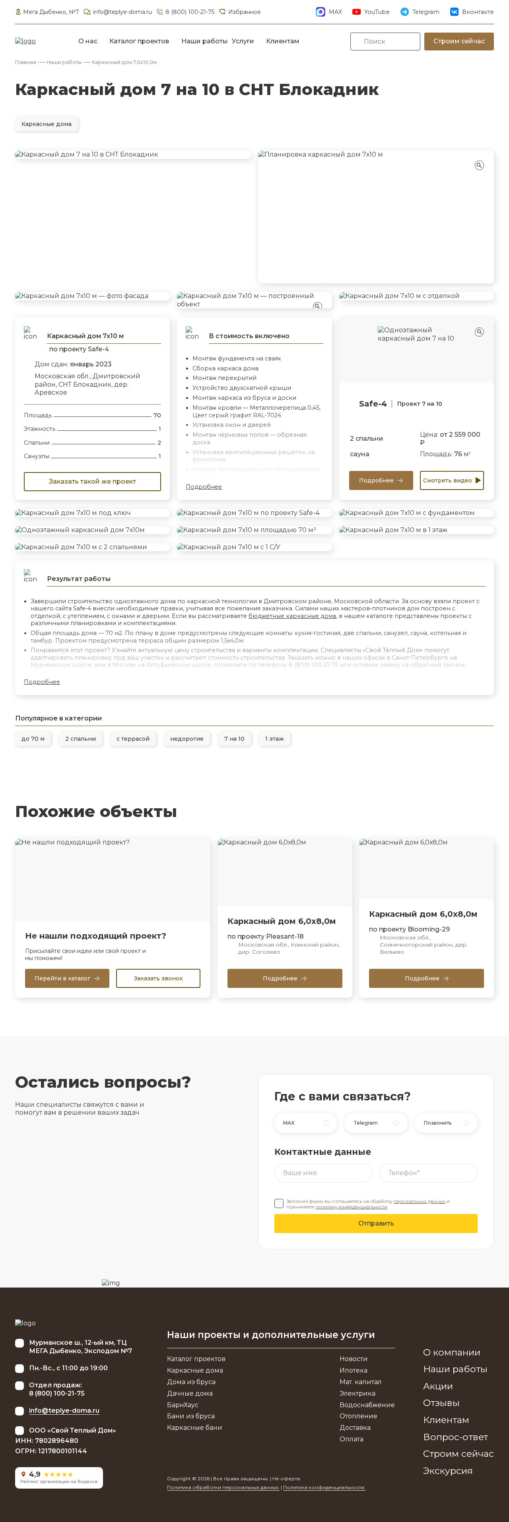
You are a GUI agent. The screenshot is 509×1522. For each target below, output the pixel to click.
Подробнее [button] (204, 486)
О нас (87, 41)
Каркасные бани (194, 1427)
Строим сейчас (459, 41)
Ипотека (353, 1370)
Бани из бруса (191, 1416)
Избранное (244, 11)
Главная (25, 62)
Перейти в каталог (62, 978)
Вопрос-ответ (455, 1437)
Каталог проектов (139, 41)
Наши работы (204, 41)
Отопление (358, 1416)
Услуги (243, 41)
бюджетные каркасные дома (292, 616)
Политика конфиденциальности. (324, 1487)
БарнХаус (182, 1405)
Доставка (355, 1427)
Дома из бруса (191, 1382)
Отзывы (441, 1402)
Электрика (357, 1393)
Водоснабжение (367, 1405)
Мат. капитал (361, 1382)
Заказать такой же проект (92, 481)
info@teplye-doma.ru (122, 11)
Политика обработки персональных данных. (223, 1487)
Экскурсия (448, 1470)
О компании (451, 1352)
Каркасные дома (195, 1370)
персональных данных (419, 1201)
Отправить (376, 1223)
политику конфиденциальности (351, 1207)
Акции (438, 1386)
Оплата (351, 1439)
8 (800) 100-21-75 (189, 11)
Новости (354, 1359)
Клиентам (282, 41)
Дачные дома (190, 1393)
